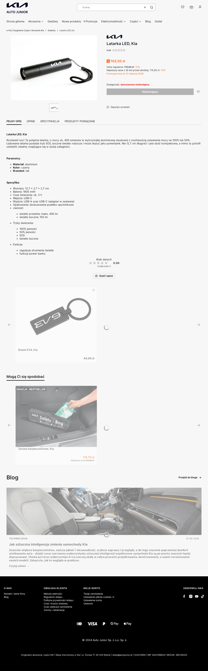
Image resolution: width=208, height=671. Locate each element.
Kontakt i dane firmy (14, 593)
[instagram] (190, 596)
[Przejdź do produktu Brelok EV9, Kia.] (56, 317)
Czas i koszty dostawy (56, 603)
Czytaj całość (17, 566)
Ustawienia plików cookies (98, 597)
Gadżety (52, 30)
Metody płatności (53, 593)
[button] (152, 7)
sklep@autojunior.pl (122, 655)
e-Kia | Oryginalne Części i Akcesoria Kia (25, 30)
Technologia (18, 538)
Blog (6, 597)
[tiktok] (202, 596)
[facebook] (185, 596)
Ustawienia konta (93, 600)
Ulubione (88, 603)
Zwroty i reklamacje (54, 610)
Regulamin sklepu (53, 597)
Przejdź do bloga (188, 477)
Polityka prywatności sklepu (58, 600)
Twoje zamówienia (93, 593)
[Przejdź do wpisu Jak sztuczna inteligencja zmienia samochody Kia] (104, 511)
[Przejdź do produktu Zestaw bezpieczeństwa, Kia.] (56, 416)
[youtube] (196, 596)
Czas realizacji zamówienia (58, 606)
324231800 (140, 655)
